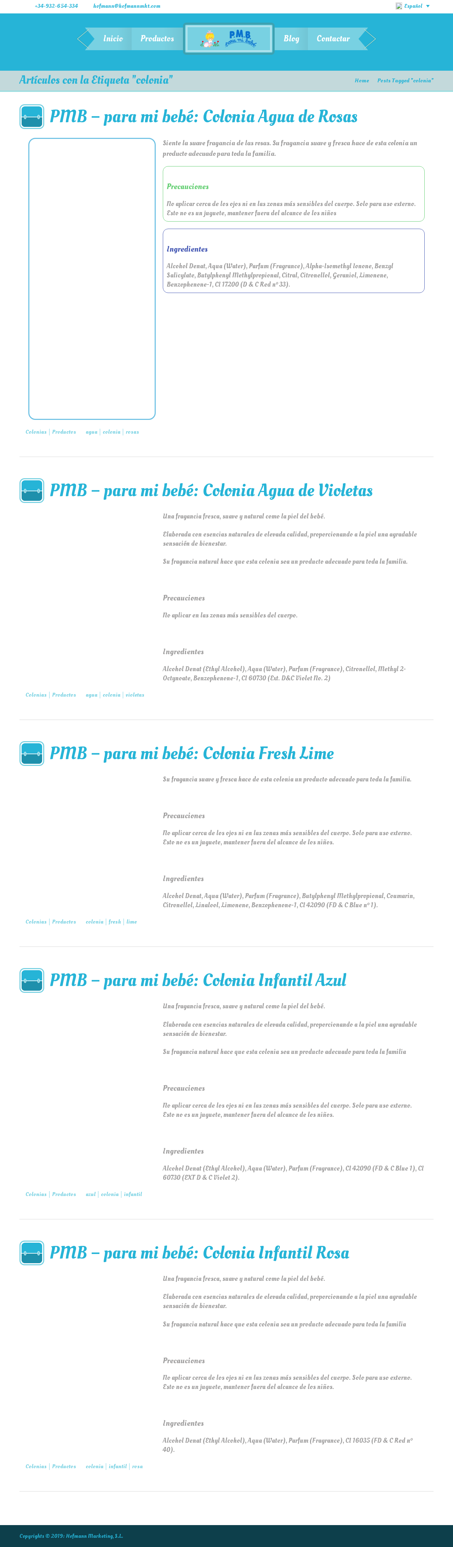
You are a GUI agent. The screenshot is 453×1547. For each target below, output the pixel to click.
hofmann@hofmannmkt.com (126, 6)
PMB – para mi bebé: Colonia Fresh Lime (192, 753)
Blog (291, 39)
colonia (111, 432)
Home (362, 80)
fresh (115, 922)
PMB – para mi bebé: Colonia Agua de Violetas (211, 490)
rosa (137, 1466)
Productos (157, 39)
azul (91, 1194)
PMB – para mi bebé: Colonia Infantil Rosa (199, 1253)
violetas (135, 695)
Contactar (333, 39)
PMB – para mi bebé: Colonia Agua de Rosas (203, 116)
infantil (133, 1194)
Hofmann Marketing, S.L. (94, 1536)
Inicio (113, 39)
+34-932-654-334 (56, 6)
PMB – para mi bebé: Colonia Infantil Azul (198, 980)
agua (91, 432)
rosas (132, 432)
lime (131, 922)
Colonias (36, 432)
